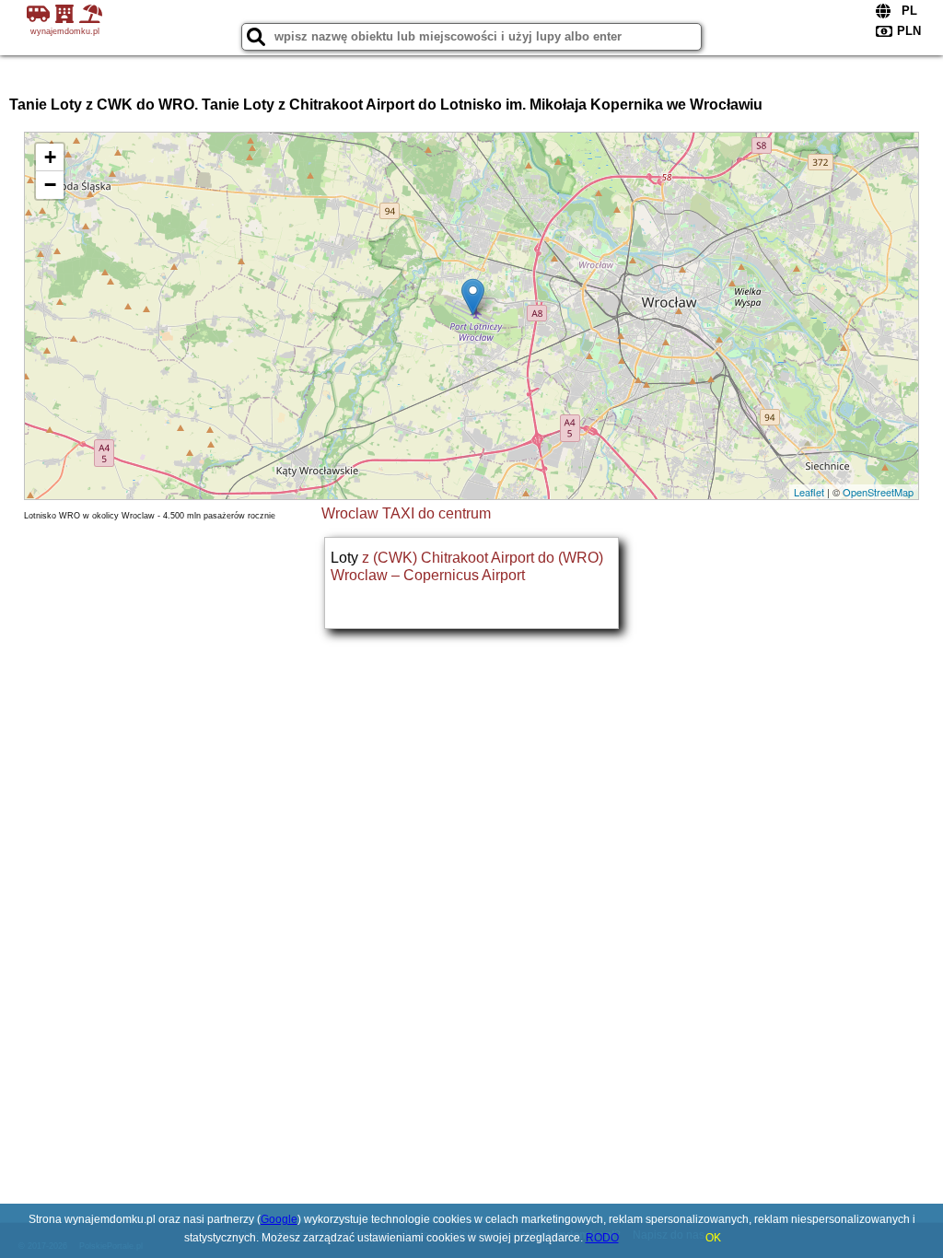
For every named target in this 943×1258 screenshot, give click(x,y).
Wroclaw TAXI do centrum (406, 513)
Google (279, 1219)
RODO (602, 1237)
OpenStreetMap (878, 491)
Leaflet (809, 491)
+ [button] (50, 157)
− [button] (50, 184)
